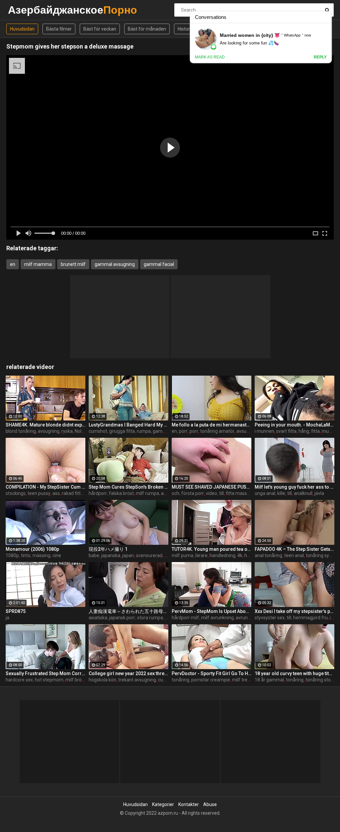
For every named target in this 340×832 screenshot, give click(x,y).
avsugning (48, 431)
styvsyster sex (270, 617)
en (12, 264)
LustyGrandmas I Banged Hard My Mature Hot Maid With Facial (128, 424)
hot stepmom (49, 679)
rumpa (144, 431)
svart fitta (286, 431)
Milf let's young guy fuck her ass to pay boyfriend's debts (294, 487)
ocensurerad (149, 555)
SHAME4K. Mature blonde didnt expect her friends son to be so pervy (45, 424)
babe (94, 555)
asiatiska (98, 617)
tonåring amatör (217, 431)
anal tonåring (268, 555)
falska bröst (121, 493)
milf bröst (75, 679)
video (211, 493)
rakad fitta (72, 493)
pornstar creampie (210, 679)
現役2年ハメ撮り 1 (108, 549)
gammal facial (159, 264)
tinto (26, 555)
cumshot (98, 431)
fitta (315, 431)
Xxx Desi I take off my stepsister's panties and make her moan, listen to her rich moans (294, 611)
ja (7, 617)
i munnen (264, 431)
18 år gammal (269, 679)
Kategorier (163, 804)
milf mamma (38, 264)
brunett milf (73, 264)
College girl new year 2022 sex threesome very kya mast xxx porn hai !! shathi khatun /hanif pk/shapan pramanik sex (128, 673)
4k (239, 555)
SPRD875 (16, 611)
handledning (222, 555)
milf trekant (244, 679)
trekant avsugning (137, 679)
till (221, 493)
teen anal (294, 555)
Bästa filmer (59, 29)
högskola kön (102, 679)
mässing (41, 555)
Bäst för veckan (99, 29)
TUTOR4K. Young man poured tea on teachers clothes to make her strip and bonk (211, 549)
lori (167, 555)
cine (56, 555)
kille (281, 493)
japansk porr (122, 617)
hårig (303, 431)
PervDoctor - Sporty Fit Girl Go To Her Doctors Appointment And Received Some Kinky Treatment (211, 673)
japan (128, 555)
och (175, 493)
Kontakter (188, 804)
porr (183, 431)
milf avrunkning (217, 617)
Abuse (210, 804)
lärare (201, 555)
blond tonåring (21, 431)
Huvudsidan (22, 29)
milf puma (182, 555)
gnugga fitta (122, 431)
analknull (303, 493)
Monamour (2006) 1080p (32, 549)
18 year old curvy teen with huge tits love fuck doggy (294, 673)
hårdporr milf (185, 617)
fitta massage (240, 493)
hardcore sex (19, 679)
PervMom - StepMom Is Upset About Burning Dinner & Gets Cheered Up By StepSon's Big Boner (211, 611)
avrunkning (247, 617)
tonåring (180, 679)
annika (168, 493)
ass (56, 493)
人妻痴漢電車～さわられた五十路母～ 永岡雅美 (128, 611)
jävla (319, 493)
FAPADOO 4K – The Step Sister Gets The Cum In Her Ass (294, 549)
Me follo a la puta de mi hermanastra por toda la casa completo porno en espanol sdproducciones (211, 424)
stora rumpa (150, 617)
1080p (12, 555)
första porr (192, 493)
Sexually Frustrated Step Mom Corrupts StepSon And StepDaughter (45, 673)
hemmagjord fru (310, 617)
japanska (110, 555)
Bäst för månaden (147, 29)
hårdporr (98, 493)
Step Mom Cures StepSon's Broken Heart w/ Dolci (128, 487)
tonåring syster (321, 555)
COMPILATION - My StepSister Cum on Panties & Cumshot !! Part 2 (45, 487)
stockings (16, 493)
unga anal (265, 493)
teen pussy (39, 493)
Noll (78, 431)
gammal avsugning (115, 264)
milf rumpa (147, 493)
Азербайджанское (25, 9)
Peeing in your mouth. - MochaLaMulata (294, 424)
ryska (67, 431)
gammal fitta (166, 431)
